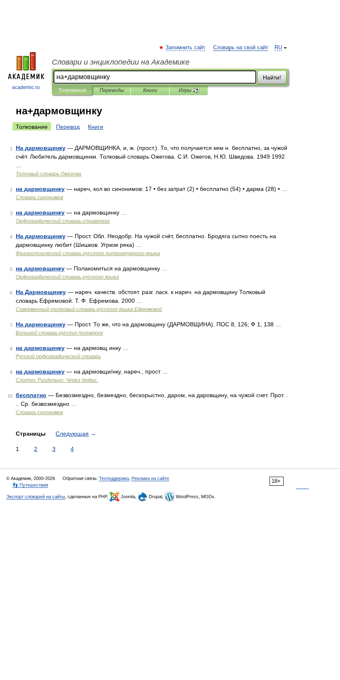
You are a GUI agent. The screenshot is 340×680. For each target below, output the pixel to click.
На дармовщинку (41, 148)
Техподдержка (114, 478)
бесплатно (31, 395)
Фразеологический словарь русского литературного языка (88, 253)
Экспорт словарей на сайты (35, 496)
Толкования (72, 90)
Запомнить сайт (185, 48)
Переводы (112, 90)
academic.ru (26, 87)
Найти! (272, 77)
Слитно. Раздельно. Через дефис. (57, 380)
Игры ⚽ (189, 90)
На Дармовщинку (41, 292)
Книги (150, 90)
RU (278, 48)
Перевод (68, 126)
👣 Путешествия (30, 484)
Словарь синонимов (39, 197)
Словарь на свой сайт (240, 48)
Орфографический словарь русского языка (67, 277)
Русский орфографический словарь (58, 356)
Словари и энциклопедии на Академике (120, 62)
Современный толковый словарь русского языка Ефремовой (89, 309)
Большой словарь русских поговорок (59, 333)
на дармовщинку (40, 189)
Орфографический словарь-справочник (63, 221)
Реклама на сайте (150, 478)
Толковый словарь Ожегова (48, 174)
